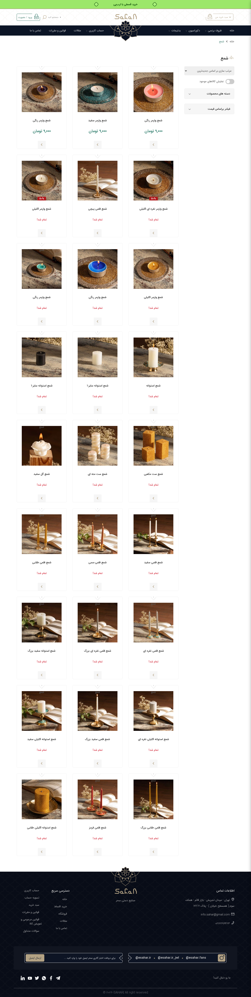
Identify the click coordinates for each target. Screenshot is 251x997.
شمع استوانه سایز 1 (97, 386)
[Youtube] (30, 978)
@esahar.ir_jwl (168, 957)
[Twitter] (37, 978)
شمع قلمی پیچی (97, 209)
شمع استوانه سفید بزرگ (41, 651)
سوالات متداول (31, 931)
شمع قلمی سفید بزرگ (97, 739)
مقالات (77, 30)
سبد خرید (34, 905)
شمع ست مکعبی (153, 474)
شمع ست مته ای (97, 474)
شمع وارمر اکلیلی (41, 209)
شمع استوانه (153, 386)
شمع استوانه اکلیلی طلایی (41, 827)
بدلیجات (176, 30)
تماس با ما (35, 30)
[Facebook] (51, 978)
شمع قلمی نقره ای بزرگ (97, 651)
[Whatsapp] (44, 978)
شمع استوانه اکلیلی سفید (41, 739)
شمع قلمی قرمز (97, 827)
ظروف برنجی (215, 30)
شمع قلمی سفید (153, 562)
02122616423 (223, 923)
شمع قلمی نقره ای (153, 651)
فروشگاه (62, 914)
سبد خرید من (221, 17)
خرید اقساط (60, 906)
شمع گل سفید (42, 474)
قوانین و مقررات (57, 30)
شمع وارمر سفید (97, 120)
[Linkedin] (23, 978)
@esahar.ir (143, 957)
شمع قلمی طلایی (41, 562)
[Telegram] (58, 978)
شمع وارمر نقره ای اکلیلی (153, 209)
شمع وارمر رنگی (153, 120)
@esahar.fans (196, 957)
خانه (232, 30)
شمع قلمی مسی (97, 562)
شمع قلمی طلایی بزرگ (153, 827)
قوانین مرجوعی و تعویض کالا (31, 921)
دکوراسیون (194, 30)
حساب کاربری (96, 30)
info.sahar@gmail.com (215, 915)
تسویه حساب (32, 898)
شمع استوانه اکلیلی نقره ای (153, 739)
